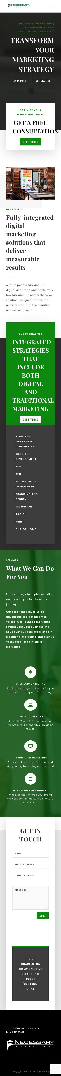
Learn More (20, 80)
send (43, 915)
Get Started (43, 80)
